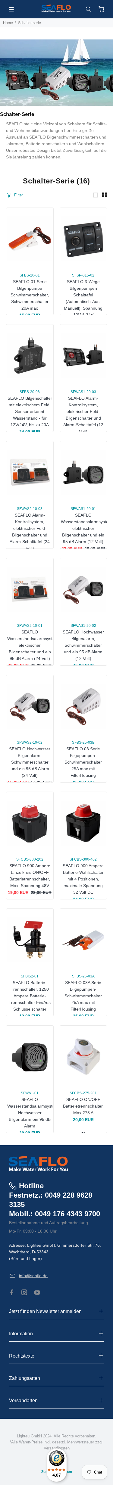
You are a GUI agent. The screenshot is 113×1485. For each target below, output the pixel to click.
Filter (18, 195)
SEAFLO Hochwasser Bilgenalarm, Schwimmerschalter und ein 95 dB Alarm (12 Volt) (83, 645)
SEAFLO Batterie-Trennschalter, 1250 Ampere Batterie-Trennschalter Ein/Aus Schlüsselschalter (30, 995)
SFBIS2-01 (30, 976)
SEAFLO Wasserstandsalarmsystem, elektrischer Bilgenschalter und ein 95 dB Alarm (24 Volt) (33, 645)
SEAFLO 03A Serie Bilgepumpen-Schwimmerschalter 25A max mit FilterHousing (83, 995)
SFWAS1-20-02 (83, 626)
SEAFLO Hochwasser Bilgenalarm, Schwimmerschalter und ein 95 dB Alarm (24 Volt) (29, 762)
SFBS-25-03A (83, 976)
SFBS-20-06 (30, 392)
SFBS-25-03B (83, 742)
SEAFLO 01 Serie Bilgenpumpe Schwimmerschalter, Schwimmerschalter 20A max (30, 295)
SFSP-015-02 (83, 275)
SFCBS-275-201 (83, 1093)
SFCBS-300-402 (83, 859)
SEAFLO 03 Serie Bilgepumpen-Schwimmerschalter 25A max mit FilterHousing (83, 762)
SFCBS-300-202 (29, 859)
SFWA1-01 (30, 1093)
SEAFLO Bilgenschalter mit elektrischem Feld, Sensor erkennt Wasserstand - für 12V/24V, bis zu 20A (30, 411)
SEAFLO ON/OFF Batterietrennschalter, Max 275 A (83, 1106)
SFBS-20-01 (30, 275)
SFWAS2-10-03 (29, 509)
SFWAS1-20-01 (83, 509)
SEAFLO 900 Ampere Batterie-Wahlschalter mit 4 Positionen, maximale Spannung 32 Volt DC (83, 879)
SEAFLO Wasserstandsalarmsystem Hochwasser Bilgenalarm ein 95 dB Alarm (32, 1112)
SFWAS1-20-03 (83, 392)
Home (8, 23)
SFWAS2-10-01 (29, 626)
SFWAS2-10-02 (29, 742)
